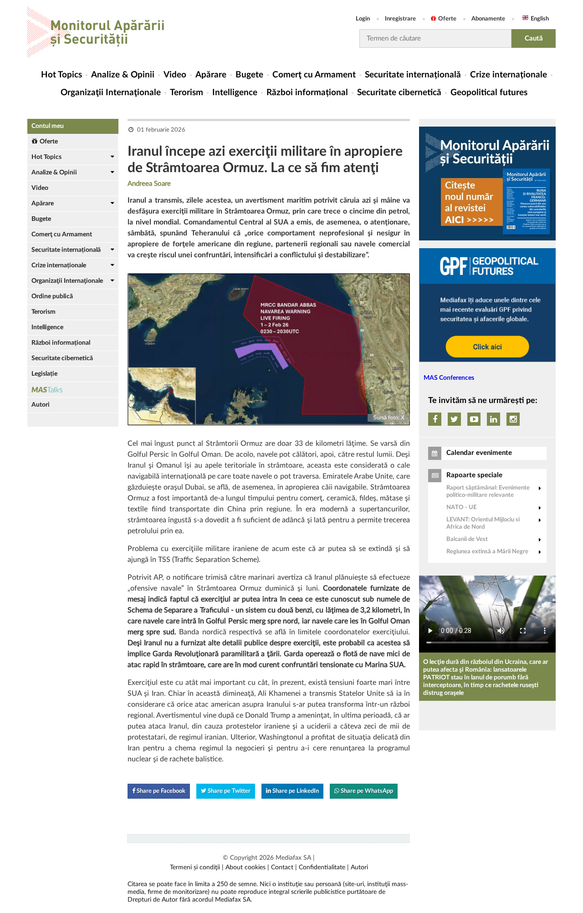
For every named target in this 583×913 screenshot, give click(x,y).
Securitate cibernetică (399, 92)
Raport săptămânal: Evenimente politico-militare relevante (488, 491)
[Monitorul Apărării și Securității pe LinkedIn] (493, 419)
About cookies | (247, 867)
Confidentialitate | (324, 867)
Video (175, 75)
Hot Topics (61, 75)
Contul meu (47, 126)
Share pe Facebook (160, 791)
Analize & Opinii (122, 75)
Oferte (447, 19)
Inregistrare (400, 19)
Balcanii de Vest (467, 539)
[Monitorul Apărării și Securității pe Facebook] (434, 419)
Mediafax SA (293, 858)
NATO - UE (461, 507)
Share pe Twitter (228, 791)
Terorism (186, 92)
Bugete (249, 75)
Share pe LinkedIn (295, 791)
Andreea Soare (149, 183)
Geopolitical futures (488, 92)
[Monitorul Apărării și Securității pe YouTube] (474, 419)
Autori (40, 405)
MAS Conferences (449, 378)
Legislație (44, 374)
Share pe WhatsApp (366, 791)
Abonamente (488, 19)
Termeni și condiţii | (197, 867)
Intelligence (234, 92)
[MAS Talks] (72, 389)
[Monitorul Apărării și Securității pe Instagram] (513, 419)
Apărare (210, 75)
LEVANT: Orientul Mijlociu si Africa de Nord (483, 523)
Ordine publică (52, 296)
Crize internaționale (508, 75)
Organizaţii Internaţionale (111, 92)
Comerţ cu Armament (314, 75)
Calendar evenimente (479, 452)
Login (363, 19)
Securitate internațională (413, 75)
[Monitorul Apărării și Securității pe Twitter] (454, 419)
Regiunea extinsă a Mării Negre (487, 552)
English (540, 19)
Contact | (284, 867)
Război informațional (307, 92)
